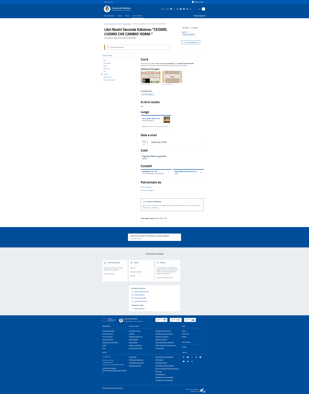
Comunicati (185, 334)
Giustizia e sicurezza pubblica (164, 334)
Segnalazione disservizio (136, 363)
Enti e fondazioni (107, 337)
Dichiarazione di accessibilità (164, 380)
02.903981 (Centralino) (109, 368)
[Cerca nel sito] (203, 9)
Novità (120, 16)
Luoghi (184, 347)
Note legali (158, 371)
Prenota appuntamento (136, 360)
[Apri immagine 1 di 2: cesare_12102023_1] (150, 77)
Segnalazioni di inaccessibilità (164, 377)
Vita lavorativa (159, 348)
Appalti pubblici (133, 339)
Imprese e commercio (162, 337)
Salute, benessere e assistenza (164, 342)
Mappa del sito (118, 388)
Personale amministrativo (110, 342)
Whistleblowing (160, 374)
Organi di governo (107, 339)
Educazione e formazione (163, 331)
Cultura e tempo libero (135, 348)
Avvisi (184, 331)
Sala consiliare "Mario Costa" (151, 118)
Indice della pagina (107, 55)
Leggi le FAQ (132, 357)
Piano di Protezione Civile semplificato (167, 368)
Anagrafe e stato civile (135, 337)
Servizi (127, 16)
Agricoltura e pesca (134, 331)
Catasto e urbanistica (135, 345)
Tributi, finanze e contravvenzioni (165, 345)
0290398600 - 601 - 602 (149, 171)
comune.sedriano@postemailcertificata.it (114, 371)
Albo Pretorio (159, 360)
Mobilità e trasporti (161, 339)
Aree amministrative (108, 331)
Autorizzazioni (133, 342)
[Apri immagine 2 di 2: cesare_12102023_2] (172, 77)
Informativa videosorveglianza (164, 366)
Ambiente (132, 334)
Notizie (184, 337)
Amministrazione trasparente (164, 357)
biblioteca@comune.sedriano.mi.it (186, 171)
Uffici (104, 348)
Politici (104, 345)
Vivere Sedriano (137, 16)
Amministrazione (109, 16)
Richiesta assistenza (135, 366)
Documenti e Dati (107, 334)
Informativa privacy (161, 363)
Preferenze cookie (107, 388)
